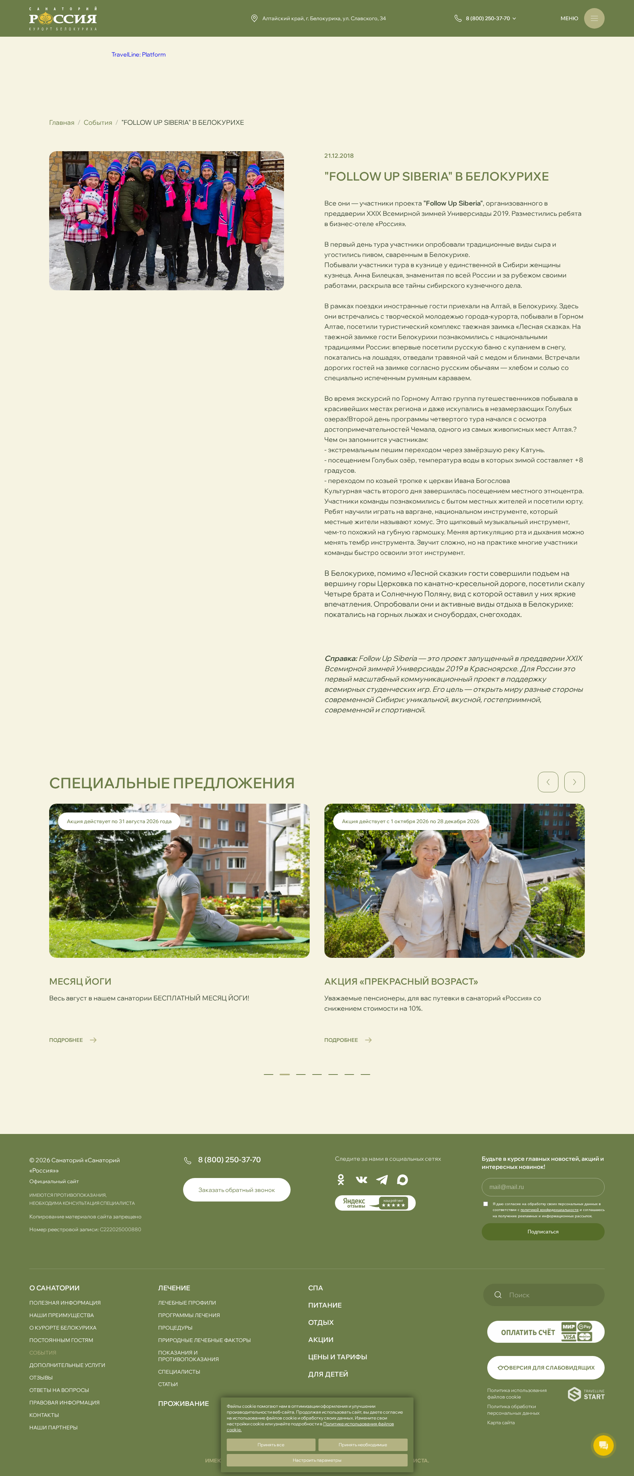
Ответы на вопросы (59, 1390)
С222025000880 (120, 1229)
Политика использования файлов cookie (517, 1393)
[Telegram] (382, 1180)
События (98, 122)
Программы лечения (189, 1315)
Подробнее (66, 1040)
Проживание (183, 1403)
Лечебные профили (187, 1302)
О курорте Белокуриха (62, 1327)
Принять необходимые (363, 1444)
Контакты (44, 1415)
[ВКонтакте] (361, 1180)
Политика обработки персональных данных (513, 1409)
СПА (315, 1288)
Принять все (271, 1444)
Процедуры (175, 1327)
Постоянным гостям (61, 1340)
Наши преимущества (61, 1315)
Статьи (168, 1384)
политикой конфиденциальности (550, 1210)
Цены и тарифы (337, 1357)
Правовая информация (64, 1402)
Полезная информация (65, 1302)
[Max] (402, 1180)
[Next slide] (574, 782)
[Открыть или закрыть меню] (594, 18)
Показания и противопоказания (188, 1356)
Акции (321, 1339)
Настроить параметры (317, 1460)
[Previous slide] (548, 782)
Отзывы (41, 1377)
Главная (61, 122)
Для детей (328, 1374)
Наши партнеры (53, 1427)
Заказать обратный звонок (236, 1189)
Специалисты (179, 1371)
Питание (325, 1305)
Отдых (321, 1322)
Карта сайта (501, 1422)
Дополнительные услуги (67, 1365)
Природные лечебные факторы (204, 1340)
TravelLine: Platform (139, 54)
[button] (268, 1074)
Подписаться (543, 1232)
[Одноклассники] (341, 1180)
